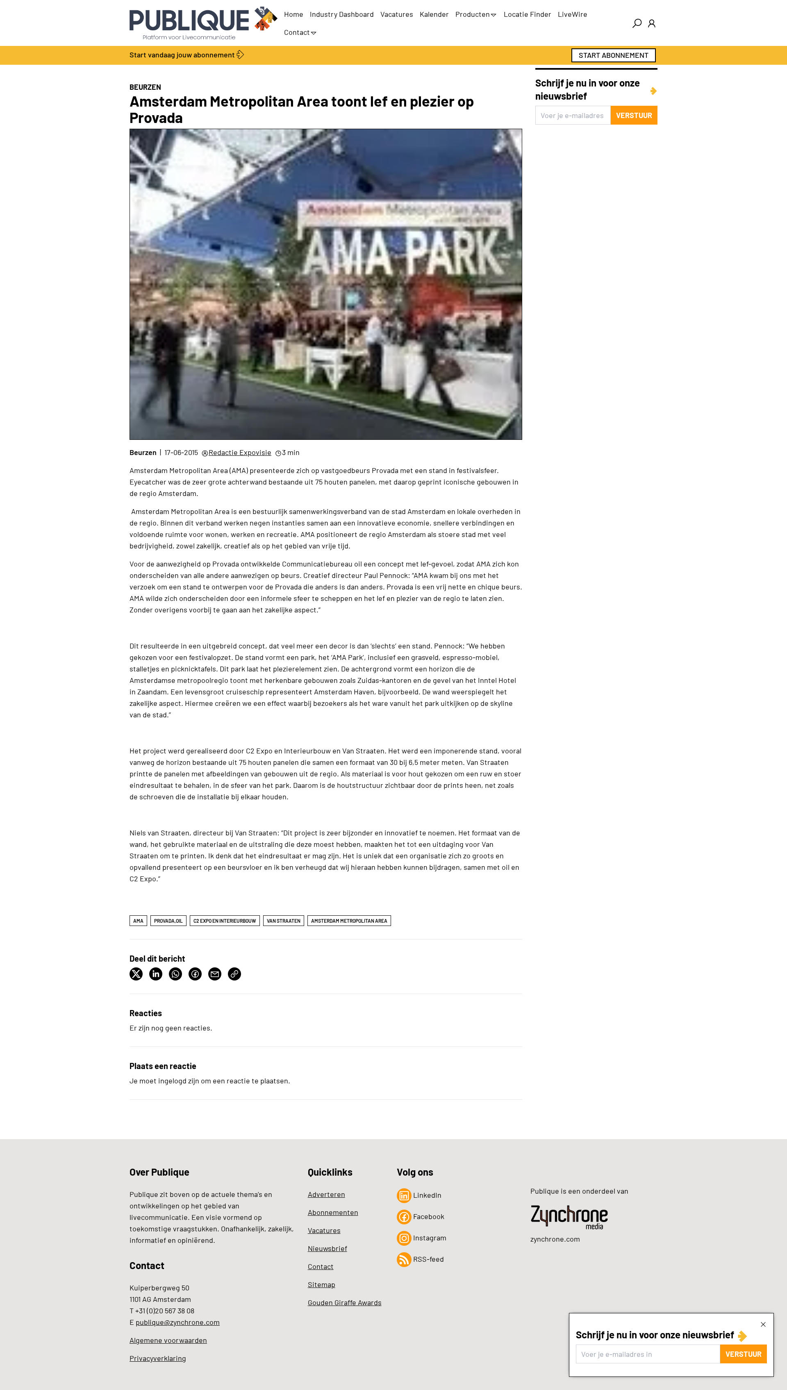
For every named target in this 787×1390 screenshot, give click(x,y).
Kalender (434, 13)
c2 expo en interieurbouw (224, 921)
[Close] (763, 1324)
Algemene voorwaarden (168, 1340)
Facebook (428, 1216)
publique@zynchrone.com (178, 1321)
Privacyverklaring (158, 1358)
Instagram (429, 1237)
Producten (472, 13)
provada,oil (168, 921)
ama (138, 921)
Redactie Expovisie (240, 452)
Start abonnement (613, 54)
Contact (297, 31)
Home (293, 13)
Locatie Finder (527, 13)
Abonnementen (333, 1212)
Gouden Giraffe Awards (345, 1302)
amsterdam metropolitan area (349, 921)
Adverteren (326, 1194)
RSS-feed (428, 1258)
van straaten (283, 921)
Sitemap (321, 1284)
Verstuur (744, 1353)
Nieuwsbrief (327, 1248)
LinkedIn (426, 1194)
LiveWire (572, 13)
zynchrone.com (555, 1238)
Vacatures (396, 13)
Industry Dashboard (342, 13)
